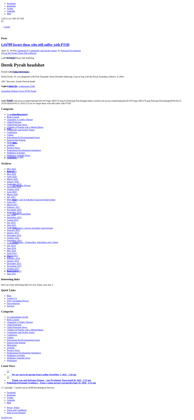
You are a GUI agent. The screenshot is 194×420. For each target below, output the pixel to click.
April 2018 (12, 192)
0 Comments (20, 50)
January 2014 (13, 261)
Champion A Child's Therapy (20, 119)
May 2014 (11, 250)
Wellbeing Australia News (18, 155)
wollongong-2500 (27, 86)
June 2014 (11, 248)
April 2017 (12, 202)
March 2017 (12, 204)
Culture (10, 135)
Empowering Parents (16, 140)
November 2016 (14, 210)
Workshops (12, 158)
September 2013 (14, 271)
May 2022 (11, 169)
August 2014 (12, 243)
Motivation (12, 142)
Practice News (13, 147)
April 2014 (12, 253)
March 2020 (12, 179)
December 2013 (14, 263)
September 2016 (14, 212)
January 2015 (13, 233)
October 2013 (13, 268)
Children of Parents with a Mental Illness (25, 127)
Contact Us (12, 298)
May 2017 (11, 199)
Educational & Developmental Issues (23, 137)
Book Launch (13, 117)
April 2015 (12, 227)
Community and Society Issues (43, 50)
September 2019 (14, 184)
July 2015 (11, 222)
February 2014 (13, 258)
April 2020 (12, 176)
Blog (9, 296)
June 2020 (11, 174)
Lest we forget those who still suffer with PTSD (35, 44)
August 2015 (12, 220)
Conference (12, 132)
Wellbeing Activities (16, 153)
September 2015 (14, 217)
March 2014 (12, 256)
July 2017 (11, 197)
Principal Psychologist (71, 50)
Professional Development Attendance (24, 150)
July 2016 (11, 215)
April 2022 (12, 171)
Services (10, 306)
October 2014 (13, 238)
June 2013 (11, 274)
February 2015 (13, 230)
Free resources (13, 303)
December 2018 (14, 187)
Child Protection (14, 122)
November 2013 (14, 266)
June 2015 (11, 225)
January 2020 (13, 181)
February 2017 (13, 207)
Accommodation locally (17, 114)
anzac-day (13, 86)
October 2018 (13, 189)
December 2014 (14, 235)
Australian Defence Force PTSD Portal (18, 91)
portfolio (10, 145)
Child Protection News (17, 124)
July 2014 (11, 245)
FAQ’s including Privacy (18, 301)
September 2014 (14, 240)
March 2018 (12, 194)
